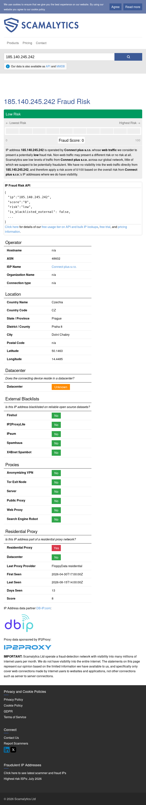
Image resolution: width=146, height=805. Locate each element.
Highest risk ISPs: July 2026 (23, 778)
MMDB (60, 66)
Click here (12, 227)
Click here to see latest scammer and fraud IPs (35, 773)
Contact (41, 43)
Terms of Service (15, 717)
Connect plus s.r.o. (64, 266)
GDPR (8, 711)
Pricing (27, 43)
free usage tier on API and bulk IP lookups (70, 227)
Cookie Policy (13, 705)
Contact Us (11, 737)
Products (13, 43)
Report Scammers (16, 743)
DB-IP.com (43, 608)
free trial (105, 227)
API (48, 66)
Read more (132, 7)
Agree (115, 7)
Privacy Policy (13, 699)
